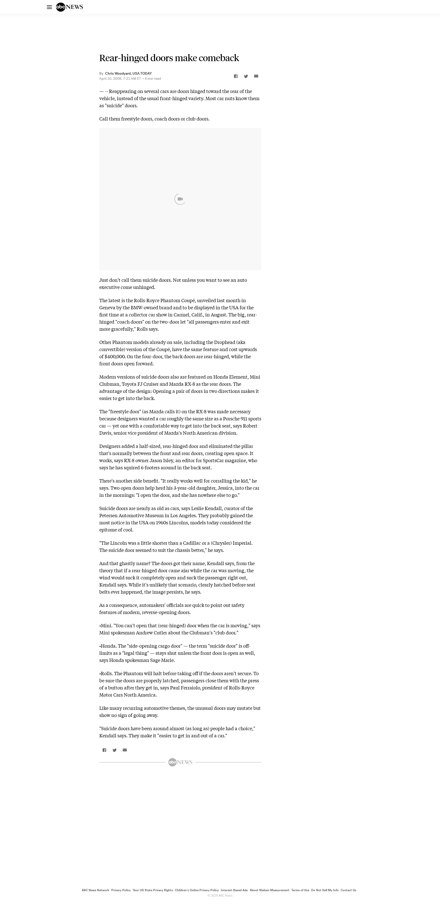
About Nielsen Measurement (269, 890)
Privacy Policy (121, 890)
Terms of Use (300, 890)
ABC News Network (95, 890)
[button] (236, 76)
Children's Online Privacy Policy (197, 890)
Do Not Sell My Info (325, 890)
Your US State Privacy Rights (153, 890)
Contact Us (348, 890)
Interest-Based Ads (234, 890)
